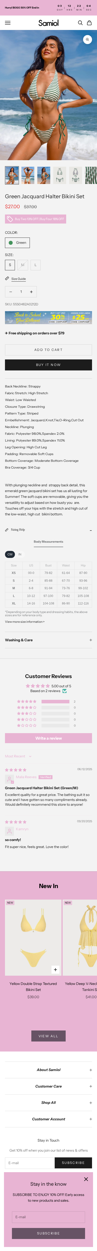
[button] (27, 701)
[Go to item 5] (76, 175)
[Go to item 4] (60, 175)
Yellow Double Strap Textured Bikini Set (33, 986)
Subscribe (48, 1233)
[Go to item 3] (44, 175)
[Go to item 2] (28, 175)
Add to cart (48, 350)
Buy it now (48, 365)
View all (49, 1036)
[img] (15, 770)
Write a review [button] (48, 738)
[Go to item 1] (12, 175)
